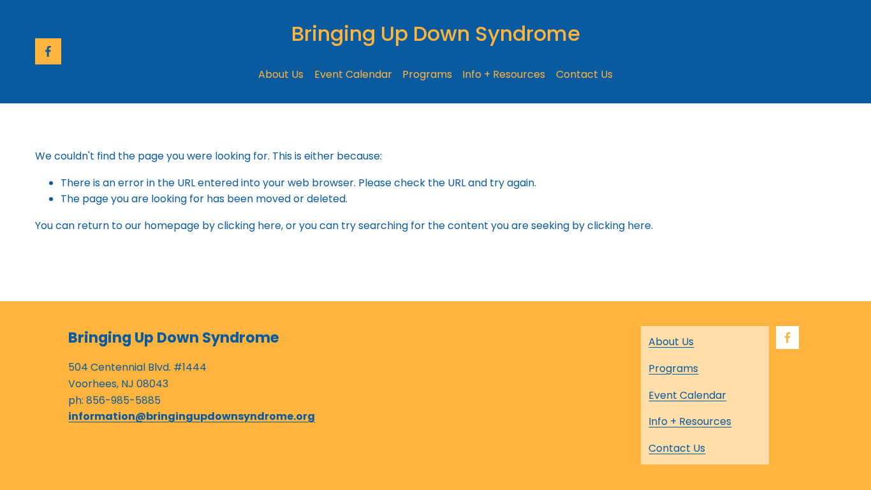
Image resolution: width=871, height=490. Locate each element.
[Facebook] (48, 51)
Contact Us (584, 74)
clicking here (249, 225)
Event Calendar (353, 74)
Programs (427, 74)
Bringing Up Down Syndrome (435, 33)
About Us (281, 74)
